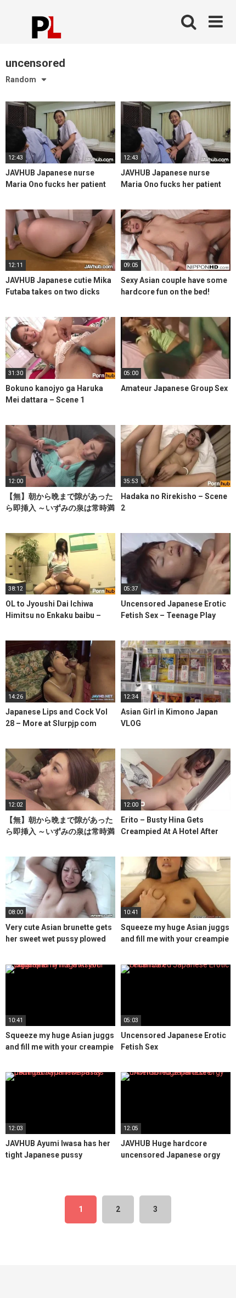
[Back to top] (216, 1276)
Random (20, 79)
